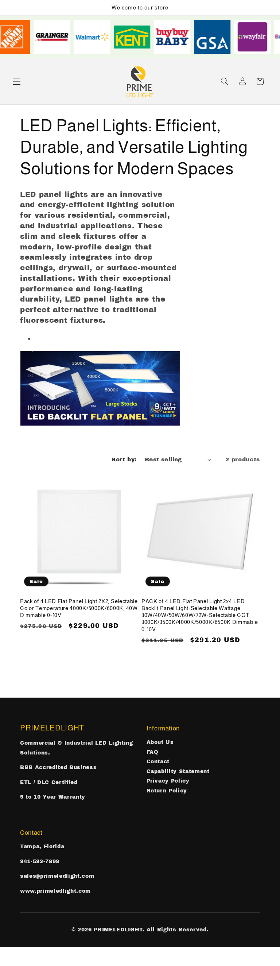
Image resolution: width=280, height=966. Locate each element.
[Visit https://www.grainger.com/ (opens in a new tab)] (55, 37)
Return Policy (167, 791)
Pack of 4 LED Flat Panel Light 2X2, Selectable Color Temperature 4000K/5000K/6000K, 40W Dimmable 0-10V (79, 608)
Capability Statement (178, 771)
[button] (17, 81)
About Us (160, 742)
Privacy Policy (168, 781)
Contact (158, 761)
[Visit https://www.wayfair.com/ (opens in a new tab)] (256, 37)
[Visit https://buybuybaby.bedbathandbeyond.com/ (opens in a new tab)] (176, 37)
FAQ (153, 752)
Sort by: (124, 459)
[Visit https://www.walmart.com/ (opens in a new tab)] (95, 37)
